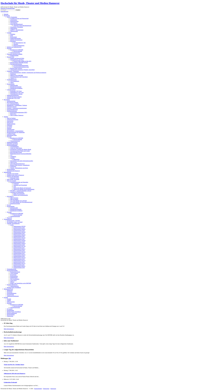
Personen (9, 48)
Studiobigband (13, 277)
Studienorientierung (12, 111)
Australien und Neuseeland (20, 185)
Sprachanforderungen (12, 109)
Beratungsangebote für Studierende (16, 132)
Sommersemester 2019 (19, 242)
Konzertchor (13, 274)
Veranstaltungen (8, 219)
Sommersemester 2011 (19, 264)
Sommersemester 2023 (19, 233)
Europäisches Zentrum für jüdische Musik (20, 149)
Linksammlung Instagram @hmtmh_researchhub (22, 69)
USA (14, 186)
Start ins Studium (11, 118)
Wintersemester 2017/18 (19, 246)
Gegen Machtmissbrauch (16, 24)
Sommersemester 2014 (19, 256)
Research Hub (10, 57)
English (13, 8)
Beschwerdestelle (17, 51)
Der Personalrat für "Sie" (19, 42)
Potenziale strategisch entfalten (14, 54)
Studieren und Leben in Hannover (15, 175)
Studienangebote (11, 101)
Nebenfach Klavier (11, 106)
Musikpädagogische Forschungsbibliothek (20, 153)
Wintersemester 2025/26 (19, 226)
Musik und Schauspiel (18, 193)
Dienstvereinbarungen (18, 45)
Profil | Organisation (12, 17)
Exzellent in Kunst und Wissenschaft (19, 18)
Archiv (12, 225)
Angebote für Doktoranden (17, 192)
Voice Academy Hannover (16, 115)
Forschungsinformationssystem (21, 67)
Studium (6, 116)
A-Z (11, 155)
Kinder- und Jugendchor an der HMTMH (20, 283)
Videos (12, 82)
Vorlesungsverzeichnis (12, 119)
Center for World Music (16, 148)
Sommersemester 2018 (19, 244)
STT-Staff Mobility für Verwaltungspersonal (21, 202)
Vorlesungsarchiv (14, 286)
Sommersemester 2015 (19, 253)
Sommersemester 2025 (19, 227)
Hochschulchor (14, 276)
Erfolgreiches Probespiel (10, 382)
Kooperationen (10, 84)
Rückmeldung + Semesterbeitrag (15, 131)
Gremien (9, 32)
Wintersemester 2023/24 (19, 232)
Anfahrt (9, 300)
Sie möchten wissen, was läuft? (15, 222)
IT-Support (9, 309)
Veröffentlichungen (12, 79)
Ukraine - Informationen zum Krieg (19, 168)
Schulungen (13, 166)
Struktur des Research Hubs (17, 58)
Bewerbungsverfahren (12, 102)
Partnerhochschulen (15, 203)
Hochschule (7, 15)
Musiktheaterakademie (15, 86)
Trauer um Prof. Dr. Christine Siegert (14, 364)
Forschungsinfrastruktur (16, 64)
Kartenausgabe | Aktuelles (13, 220)
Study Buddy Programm (13, 179)
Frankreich (16, 183)
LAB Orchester (14, 273)
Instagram (3, 8)
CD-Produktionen (14, 81)
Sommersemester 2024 (19, 230)
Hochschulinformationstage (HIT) (18, 112)
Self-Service (10, 122)
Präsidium (12, 34)
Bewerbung (7, 99)
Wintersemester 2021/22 (19, 237)
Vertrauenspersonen (15, 52)
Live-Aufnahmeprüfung (13, 104)
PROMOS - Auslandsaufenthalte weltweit (20, 190)
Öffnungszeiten (14, 31)
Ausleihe (12, 158)
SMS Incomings (14, 199)
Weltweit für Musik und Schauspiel (22, 188)
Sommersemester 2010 (19, 267)
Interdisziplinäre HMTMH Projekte (19, 62)
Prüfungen (9, 125)
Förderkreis (13, 74)
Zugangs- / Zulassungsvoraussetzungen (17, 108)
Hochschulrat (13, 37)
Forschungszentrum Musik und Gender (20, 151)
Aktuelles (15, 44)
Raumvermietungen (12, 313)
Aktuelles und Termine (12, 173)
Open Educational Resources (17, 163)
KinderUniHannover (12, 284)
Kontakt (6, 297)
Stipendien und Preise (12, 143)
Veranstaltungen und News (17, 59)
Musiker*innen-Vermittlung (14, 287)
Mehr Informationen (9, 329)
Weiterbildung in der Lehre (17, 92)
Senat (11, 35)
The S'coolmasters (14, 279)
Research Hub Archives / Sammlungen (20, 165)
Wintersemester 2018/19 (19, 243)
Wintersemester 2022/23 (19, 235)
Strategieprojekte (14, 21)
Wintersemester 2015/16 (19, 252)
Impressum (53, 388)
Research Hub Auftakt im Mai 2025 (22, 61)
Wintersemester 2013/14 (19, 257)
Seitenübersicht (4, 11)
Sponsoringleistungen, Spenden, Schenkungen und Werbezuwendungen (28, 72)
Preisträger (9, 291)
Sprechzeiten (10, 121)
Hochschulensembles (12, 270)
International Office (12, 135)
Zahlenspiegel (13, 28)
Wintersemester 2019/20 (19, 240)
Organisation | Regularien (16, 27)
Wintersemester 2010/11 (19, 266)
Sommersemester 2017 (19, 247)
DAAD (9, 205)
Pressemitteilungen (11, 293)
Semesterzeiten (10, 129)
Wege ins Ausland (11, 180)
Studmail (9, 128)
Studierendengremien (15, 38)
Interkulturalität (14, 85)
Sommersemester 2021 (19, 239)
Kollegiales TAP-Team (16, 91)
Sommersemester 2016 (19, 250)
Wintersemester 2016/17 (19, 249)
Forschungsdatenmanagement (20, 65)
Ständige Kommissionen (16, 39)
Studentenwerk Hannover (13, 170)
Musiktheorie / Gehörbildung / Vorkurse (17, 105)
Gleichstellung (13, 22)
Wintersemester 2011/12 (19, 263)
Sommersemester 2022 (19, 236)
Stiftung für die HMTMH (16, 75)
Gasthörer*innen (11, 133)
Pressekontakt (10, 294)
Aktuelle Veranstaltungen (13, 223)
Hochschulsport (11, 169)
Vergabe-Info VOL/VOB (13, 98)
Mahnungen (16, 159)
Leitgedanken (13, 20)
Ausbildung (13, 156)
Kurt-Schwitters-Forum (16, 152)
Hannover (9, 217)
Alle (9, 358)
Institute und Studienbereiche (14, 47)
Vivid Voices (13, 280)
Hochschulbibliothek (12, 145)
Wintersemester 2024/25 (19, 229)
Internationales (7, 172)
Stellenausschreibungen (13, 95)
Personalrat (13, 41)
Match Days (13, 114)
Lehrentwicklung (11, 89)
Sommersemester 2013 (19, 259)
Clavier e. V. (13, 78)
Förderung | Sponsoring (13, 71)
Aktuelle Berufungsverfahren (14, 96)
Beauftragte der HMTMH (16, 49)
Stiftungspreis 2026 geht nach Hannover (14, 373)
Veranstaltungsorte (11, 269)
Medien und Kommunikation (20, 195)
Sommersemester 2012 (19, 262)
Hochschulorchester (15, 272)
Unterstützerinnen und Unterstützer (19, 77)
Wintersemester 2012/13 (19, 260)
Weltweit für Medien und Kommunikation (23, 189)
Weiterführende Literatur (16, 94)
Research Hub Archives (16, 68)
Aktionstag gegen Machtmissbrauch (22, 25)
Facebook (8, 8)
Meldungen (10, 290)
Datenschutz (10, 316)
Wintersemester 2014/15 (19, 254)
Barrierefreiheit (11, 314)
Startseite (6, 14)
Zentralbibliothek (14, 146)
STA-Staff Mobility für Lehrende (18, 200)
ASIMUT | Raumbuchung (16, 30)
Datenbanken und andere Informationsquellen (21, 161)
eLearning (9, 126)
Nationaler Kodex (14, 178)
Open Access (13, 162)
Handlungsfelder (14, 55)
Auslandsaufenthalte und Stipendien (19, 182)
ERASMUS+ (10, 196)
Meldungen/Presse (8, 289)
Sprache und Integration (13, 176)
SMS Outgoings (14, 198)
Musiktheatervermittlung (16, 88)
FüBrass (12, 282)
